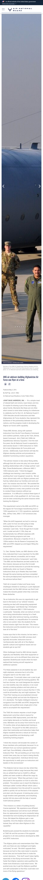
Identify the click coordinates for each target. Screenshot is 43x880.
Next (39, 186)
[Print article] (5, 384)
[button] (9, 4)
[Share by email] (9, 384)
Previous (4, 186)
